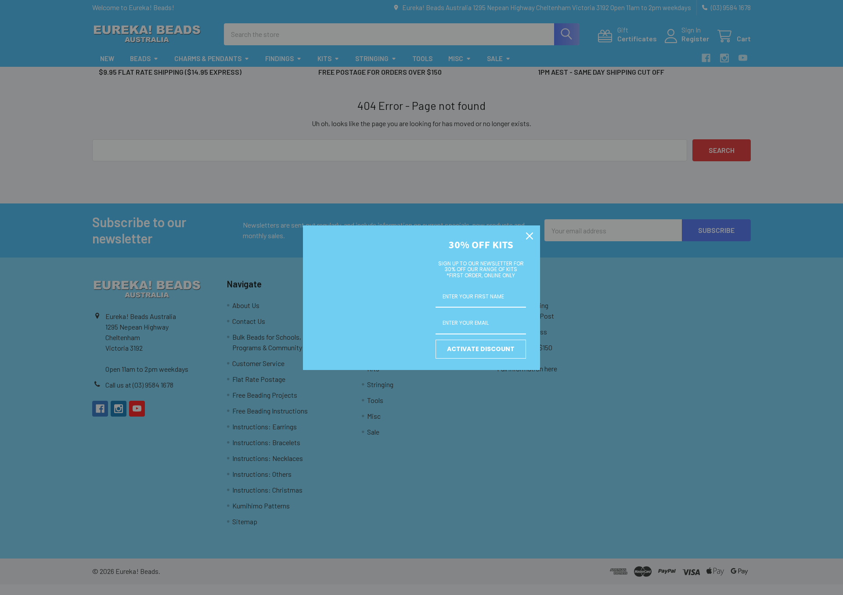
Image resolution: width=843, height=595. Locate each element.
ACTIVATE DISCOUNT (481, 349)
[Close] (529, 236)
